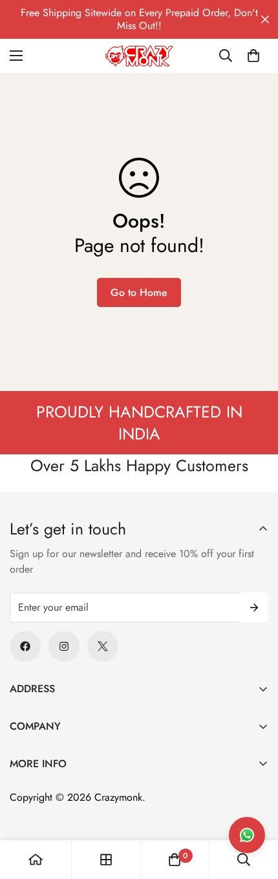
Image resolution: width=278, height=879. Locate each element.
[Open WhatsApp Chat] (247, 835)
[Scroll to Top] (255, 810)
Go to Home (139, 292)
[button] (253, 55)
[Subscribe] (254, 607)
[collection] (106, 859)
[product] (35, 859)
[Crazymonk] (139, 56)
